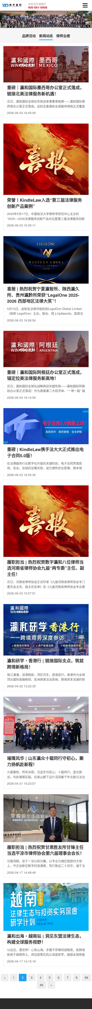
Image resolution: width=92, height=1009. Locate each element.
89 (41, 985)
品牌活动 (29, 35)
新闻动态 (46, 35)
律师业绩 (63, 35)
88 (86, 977)
